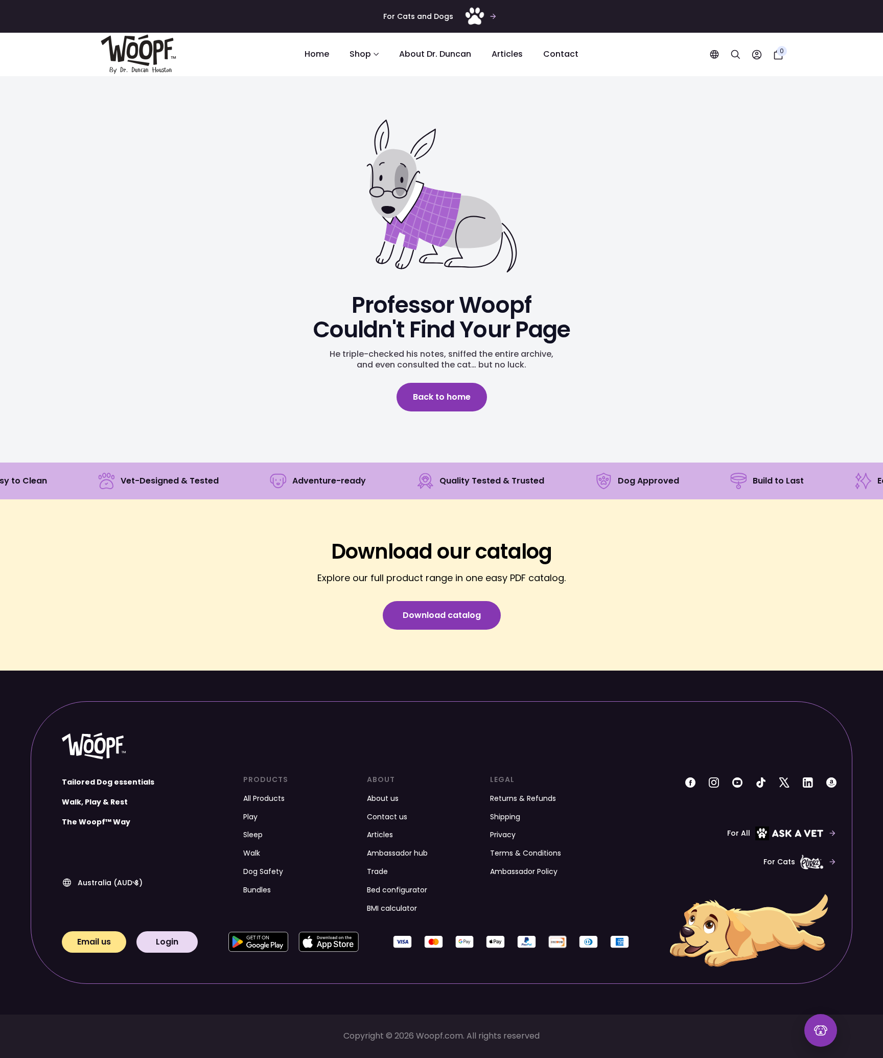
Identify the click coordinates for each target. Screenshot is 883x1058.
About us (383, 798)
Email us (94, 942)
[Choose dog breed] (820, 1030)
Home (317, 54)
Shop (360, 54)
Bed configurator (397, 890)
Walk (251, 853)
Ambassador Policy (523, 871)
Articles (507, 54)
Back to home (442, 397)
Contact (560, 54)
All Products (264, 798)
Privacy (503, 835)
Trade (377, 871)
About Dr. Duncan (435, 54)
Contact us (387, 817)
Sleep (253, 835)
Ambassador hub (397, 853)
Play (250, 817)
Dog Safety (263, 871)
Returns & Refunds (523, 798)
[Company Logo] (138, 54)
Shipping (505, 817)
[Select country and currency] (714, 54)
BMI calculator (392, 908)
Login (167, 942)
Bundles (257, 890)
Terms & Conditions (525, 853)
